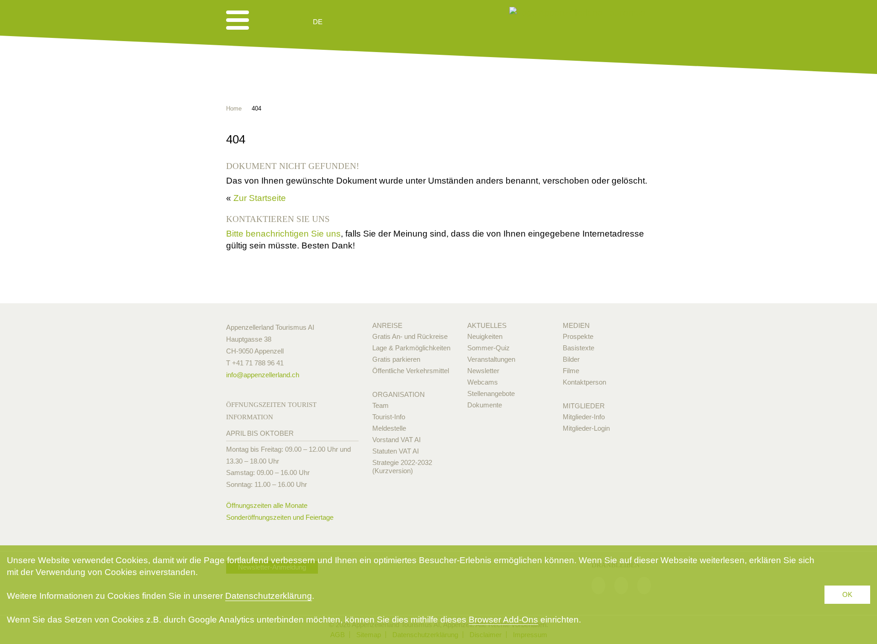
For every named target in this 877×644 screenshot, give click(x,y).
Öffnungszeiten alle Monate (266, 505)
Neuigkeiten (484, 336)
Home (234, 108)
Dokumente (484, 405)
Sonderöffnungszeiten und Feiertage (279, 517)
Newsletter (483, 371)
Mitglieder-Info (584, 417)
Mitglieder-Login (586, 428)
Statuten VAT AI (395, 451)
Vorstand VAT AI (396, 439)
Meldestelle (389, 428)
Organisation (398, 394)
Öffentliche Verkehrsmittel (410, 371)
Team (380, 405)
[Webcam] (342, 22)
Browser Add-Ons (503, 619)
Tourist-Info (388, 417)
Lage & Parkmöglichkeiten (411, 348)
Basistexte (578, 348)
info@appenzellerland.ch (262, 375)
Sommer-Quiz (488, 348)
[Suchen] (366, 22)
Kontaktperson (584, 382)
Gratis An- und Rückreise (410, 336)
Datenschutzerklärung (268, 596)
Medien (576, 325)
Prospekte (578, 336)
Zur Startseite (259, 198)
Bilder (571, 359)
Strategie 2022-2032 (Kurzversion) (402, 467)
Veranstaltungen (491, 359)
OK (847, 594)
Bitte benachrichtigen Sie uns (283, 233)
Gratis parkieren (396, 359)
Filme (571, 371)
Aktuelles (487, 325)
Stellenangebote (491, 393)
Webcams (482, 382)
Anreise (387, 325)
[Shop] (388, 22)
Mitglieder (584, 406)
